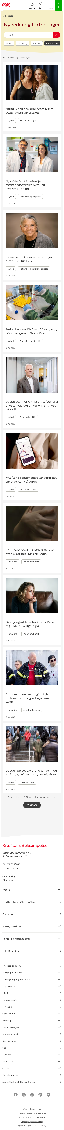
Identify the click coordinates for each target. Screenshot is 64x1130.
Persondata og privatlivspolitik (32, 1117)
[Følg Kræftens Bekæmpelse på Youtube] (48, 1095)
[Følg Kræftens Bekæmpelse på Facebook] (16, 1095)
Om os (5, 1068)
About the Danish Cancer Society (18, 1082)
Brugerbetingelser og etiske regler (32, 1113)
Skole (5, 1048)
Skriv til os (12, 868)
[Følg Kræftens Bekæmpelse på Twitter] (32, 1095)
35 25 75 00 (13, 864)
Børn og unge (9, 1041)
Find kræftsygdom (11, 966)
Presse (6, 889)
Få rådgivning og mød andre (16, 979)
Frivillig (5, 993)
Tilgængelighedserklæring (32, 1121)
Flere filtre (53, 43)
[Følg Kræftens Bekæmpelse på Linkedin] (40, 1095)
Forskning (7, 1007)
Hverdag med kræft (12, 972)
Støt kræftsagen (10, 1027)
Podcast (37, 43)
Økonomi (7, 914)
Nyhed (9, 43)
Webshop (7, 1020)
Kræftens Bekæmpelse (24, 845)
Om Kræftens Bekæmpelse (18, 901)
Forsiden (9, 16)
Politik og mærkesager (16, 938)
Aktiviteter (7, 1061)
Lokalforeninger (11, 951)
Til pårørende (8, 986)
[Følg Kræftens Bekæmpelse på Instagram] (24, 1095)
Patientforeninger (10, 1075)
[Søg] (56, 35)
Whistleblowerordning (32, 1109)
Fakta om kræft (10, 1034)
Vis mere (32, 804)
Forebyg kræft (9, 1000)
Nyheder (6, 1054)
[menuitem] (32, 5)
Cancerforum (8, 1013)
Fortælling (22, 43)
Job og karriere (11, 926)
